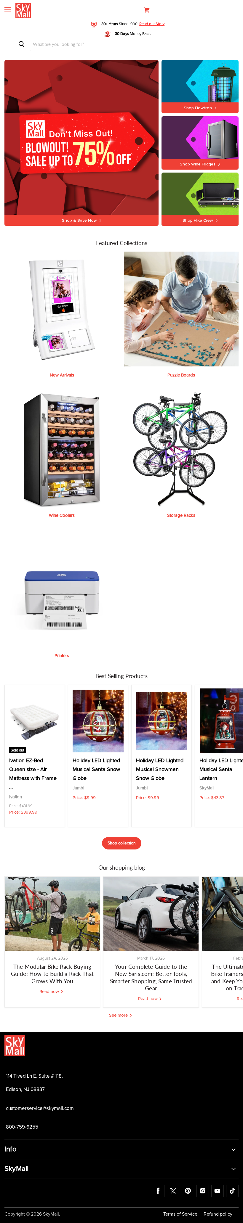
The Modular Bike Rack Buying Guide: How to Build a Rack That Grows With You (52, 973)
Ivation (15, 797)
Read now (49, 991)
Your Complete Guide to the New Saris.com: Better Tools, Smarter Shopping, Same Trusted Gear (151, 977)
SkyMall (206, 788)
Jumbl (78, 788)
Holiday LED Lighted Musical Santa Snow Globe (96, 769)
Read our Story (151, 24)
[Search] (22, 44)
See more (119, 1015)
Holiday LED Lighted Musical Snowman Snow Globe (159, 769)
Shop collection (122, 843)
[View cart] (146, 10)
